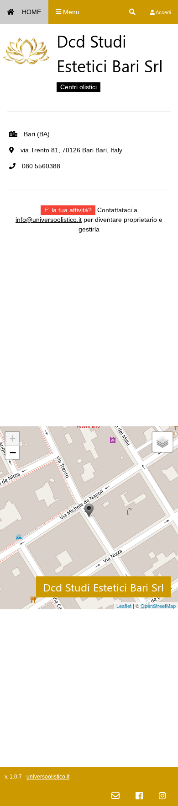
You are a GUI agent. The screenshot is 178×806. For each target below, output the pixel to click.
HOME (31, 12)
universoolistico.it (47, 777)
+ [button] (13, 438)
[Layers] (162, 442)
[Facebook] (139, 796)
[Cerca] (132, 12)
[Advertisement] (89, 337)
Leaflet (123, 605)
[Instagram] (162, 796)
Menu (70, 12)
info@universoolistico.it (49, 219)
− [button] (13, 452)
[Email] (115, 796)
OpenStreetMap (158, 605)
